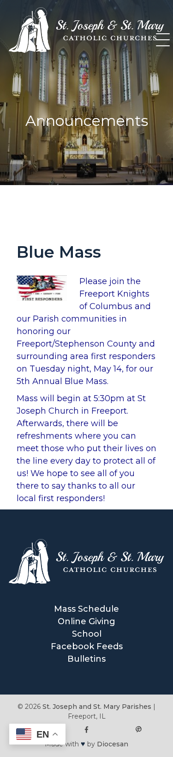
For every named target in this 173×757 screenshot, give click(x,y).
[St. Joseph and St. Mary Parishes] (87, 50)
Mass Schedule (86, 609)
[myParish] (138, 730)
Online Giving (86, 621)
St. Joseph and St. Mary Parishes (96, 706)
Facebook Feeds (87, 646)
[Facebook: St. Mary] (86, 730)
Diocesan (112, 744)
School (86, 634)
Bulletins (86, 659)
